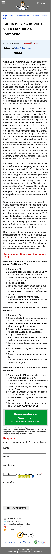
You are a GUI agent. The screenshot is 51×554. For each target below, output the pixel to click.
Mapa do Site (39, 552)
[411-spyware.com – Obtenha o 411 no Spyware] (22, 5)
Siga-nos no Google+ (14, 527)
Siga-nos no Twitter (14, 521)
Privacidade (11, 552)
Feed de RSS (12, 530)
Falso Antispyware (22, 16)
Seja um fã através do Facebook (19, 524)
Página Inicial (8, 16)
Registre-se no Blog (14, 518)
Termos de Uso (25, 552)
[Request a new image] (33, 476)
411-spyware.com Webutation (19, 542)
